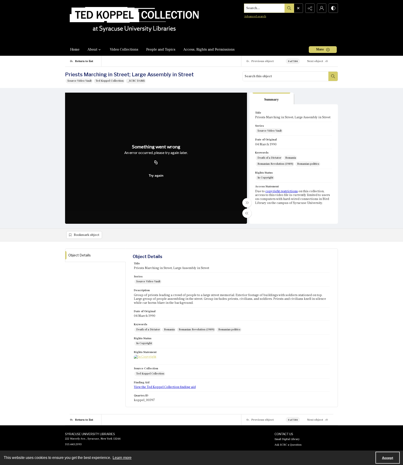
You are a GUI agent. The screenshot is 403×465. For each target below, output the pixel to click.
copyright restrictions (281, 191)
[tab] (271, 99)
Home (75, 49)
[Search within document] (333, 76)
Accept (387, 458)
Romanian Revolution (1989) (275, 164)
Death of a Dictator (269, 158)
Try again (156, 175)
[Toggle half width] (247, 213)
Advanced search (255, 16)
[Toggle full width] (247, 202)
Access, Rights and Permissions (209, 49)
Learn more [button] (122, 458)
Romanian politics (308, 164)
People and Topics (160, 49)
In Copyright (265, 177)
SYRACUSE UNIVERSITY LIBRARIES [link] (90, 434)
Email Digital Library (287, 439)
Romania (290, 158)
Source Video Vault (79, 81)
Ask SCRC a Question (288, 445)
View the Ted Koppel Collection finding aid (165, 387)
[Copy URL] (156, 162)
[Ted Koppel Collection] (134, 21)
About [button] (92, 49)
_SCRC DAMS (136, 81)
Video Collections (124, 49)
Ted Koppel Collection (110, 81)
